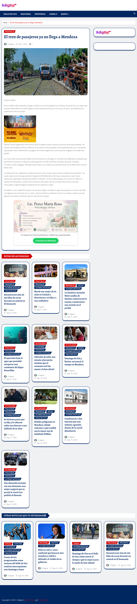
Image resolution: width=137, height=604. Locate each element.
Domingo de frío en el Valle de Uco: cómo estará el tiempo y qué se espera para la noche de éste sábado (85, 558)
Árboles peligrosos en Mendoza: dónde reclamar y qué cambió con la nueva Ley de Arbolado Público (45, 428)
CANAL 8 (53, 14)
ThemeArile (43, 600)
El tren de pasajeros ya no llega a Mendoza (26, 22)
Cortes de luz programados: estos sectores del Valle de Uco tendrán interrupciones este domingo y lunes (15, 563)
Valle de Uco (10, 14)
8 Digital (11, 44)
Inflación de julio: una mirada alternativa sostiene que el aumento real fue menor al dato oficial (44, 363)
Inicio (5, 22)
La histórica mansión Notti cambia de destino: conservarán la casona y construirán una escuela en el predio (76, 300)
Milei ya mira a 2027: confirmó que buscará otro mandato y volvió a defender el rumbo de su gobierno (51, 556)
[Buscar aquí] (134, 13)
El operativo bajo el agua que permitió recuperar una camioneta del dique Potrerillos (13, 364)
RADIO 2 (64, 14)
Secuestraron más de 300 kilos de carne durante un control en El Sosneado (14, 299)
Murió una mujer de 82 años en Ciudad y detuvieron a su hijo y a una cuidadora (45, 296)
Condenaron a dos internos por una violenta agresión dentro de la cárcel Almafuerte (73, 425)
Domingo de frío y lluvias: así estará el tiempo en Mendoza (74, 361)
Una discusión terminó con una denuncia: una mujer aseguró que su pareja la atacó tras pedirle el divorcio (15, 489)
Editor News (30, 600)
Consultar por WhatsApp (46, 241)
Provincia (40, 14)
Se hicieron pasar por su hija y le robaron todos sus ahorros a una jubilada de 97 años (15, 424)
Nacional (26, 14)
